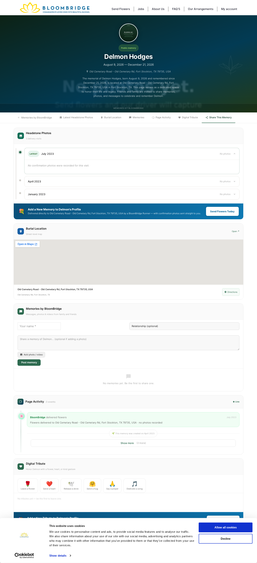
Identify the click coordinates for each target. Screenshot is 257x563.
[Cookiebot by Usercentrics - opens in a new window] (24, 555)
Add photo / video (33, 354)
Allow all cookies (225, 527)
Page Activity (163, 117)
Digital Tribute (190, 117)
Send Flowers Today (222, 211)
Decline (225, 538)
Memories (138, 117)
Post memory (29, 362)
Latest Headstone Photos (78, 117)
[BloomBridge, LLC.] (55, 7)
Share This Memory (220, 117)
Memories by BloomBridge (36, 117)
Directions (232, 292)
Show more (133, 443)
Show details (57, 555)
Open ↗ (236, 231)
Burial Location (112, 117)
